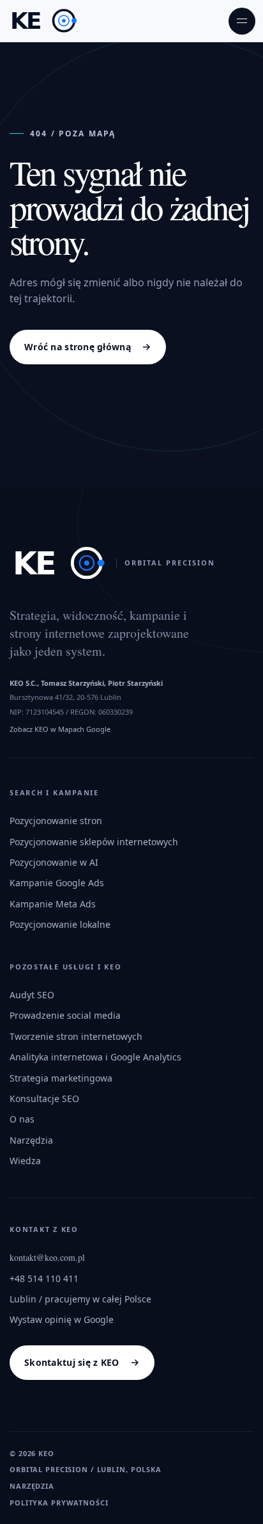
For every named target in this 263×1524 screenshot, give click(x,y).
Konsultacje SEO (44, 1098)
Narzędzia (31, 1140)
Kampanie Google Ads (57, 883)
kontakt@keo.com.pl (47, 1257)
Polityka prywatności (59, 1502)
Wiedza (25, 1161)
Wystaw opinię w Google (62, 1319)
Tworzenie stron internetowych (76, 1036)
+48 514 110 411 (44, 1278)
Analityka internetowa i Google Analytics (95, 1057)
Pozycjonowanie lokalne (60, 924)
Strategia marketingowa (61, 1078)
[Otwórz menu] (242, 21)
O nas (22, 1119)
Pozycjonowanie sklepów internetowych (94, 842)
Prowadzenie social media (65, 1015)
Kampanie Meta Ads (53, 904)
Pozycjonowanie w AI (54, 862)
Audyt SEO (32, 995)
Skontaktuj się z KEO (71, 1362)
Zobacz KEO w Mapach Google (60, 729)
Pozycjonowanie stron (56, 821)
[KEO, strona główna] (43, 21)
